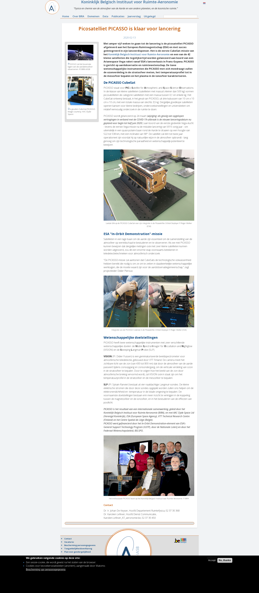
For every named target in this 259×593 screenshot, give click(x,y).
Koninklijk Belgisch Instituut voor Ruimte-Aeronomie (139, 54)
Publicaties (118, 16)
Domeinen (93, 16)
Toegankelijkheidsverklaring (78, 548)
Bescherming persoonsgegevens (79, 545)
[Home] (53, 7)
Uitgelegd (149, 16)
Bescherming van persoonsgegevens (45, 569)
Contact (68, 538)
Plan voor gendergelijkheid (77, 551)
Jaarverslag (134, 16)
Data (105, 16)
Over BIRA (78, 16)
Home (65, 16)
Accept (212, 560)
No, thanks (225, 560)
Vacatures (69, 542)
